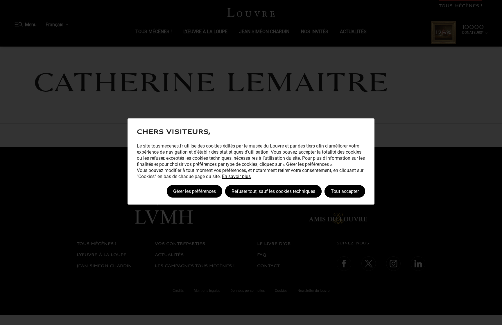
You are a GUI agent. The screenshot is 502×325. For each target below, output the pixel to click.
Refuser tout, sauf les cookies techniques (273, 191)
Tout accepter (345, 191)
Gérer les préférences (194, 191)
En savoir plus (236, 176)
